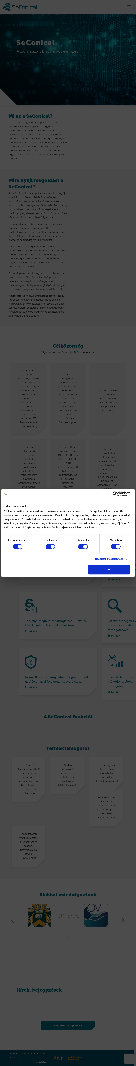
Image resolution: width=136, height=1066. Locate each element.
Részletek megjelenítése (109, 558)
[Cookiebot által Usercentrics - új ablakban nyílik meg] (115, 493)
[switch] (50, 546)
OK (109, 569)
